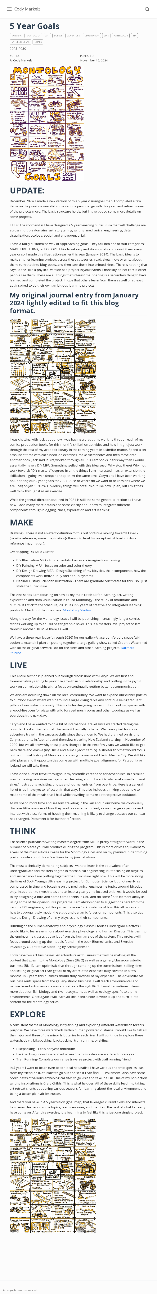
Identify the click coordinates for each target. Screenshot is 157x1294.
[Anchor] (39, 310)
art (47, 35)
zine (106, 35)
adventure (73, 35)
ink (134, 35)
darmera (16, 35)
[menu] (9, 9)
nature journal (20, 41)
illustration (91, 35)
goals (38, 41)
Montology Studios (77, 610)
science (58, 35)
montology (33, 35)
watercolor (121, 35)
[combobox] (147, 9)
